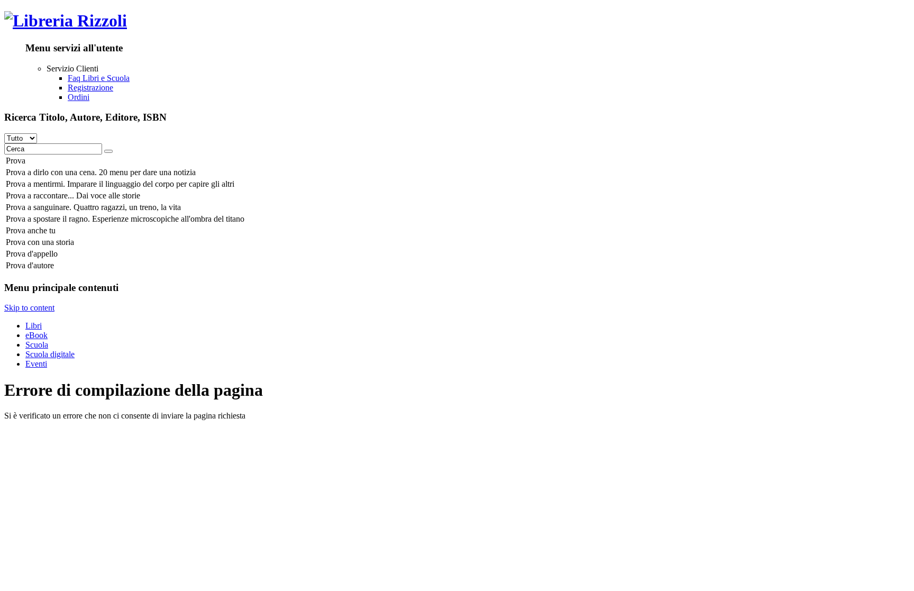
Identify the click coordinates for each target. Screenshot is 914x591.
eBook (36, 335)
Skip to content (29, 307)
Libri (33, 325)
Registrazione (90, 87)
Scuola (36, 344)
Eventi (36, 363)
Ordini (78, 97)
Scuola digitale (50, 354)
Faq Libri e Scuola (99, 78)
